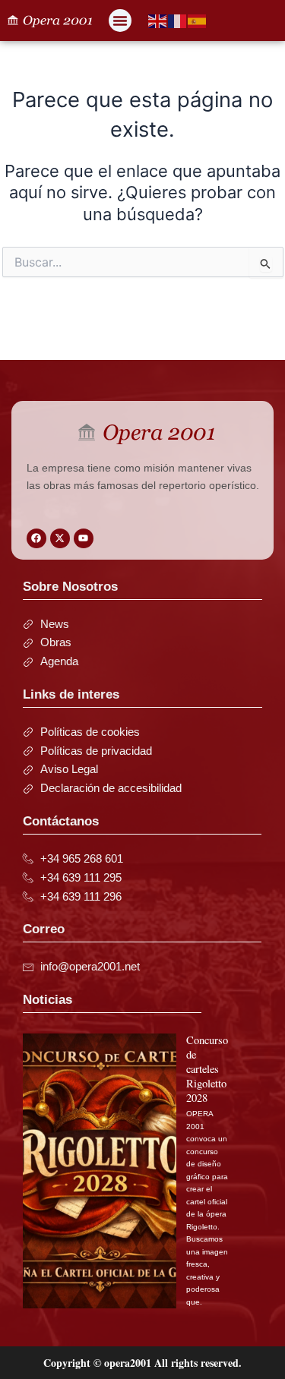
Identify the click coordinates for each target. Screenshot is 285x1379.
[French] (178, 20)
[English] (158, 20)
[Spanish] (197, 20)
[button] (120, 20)
